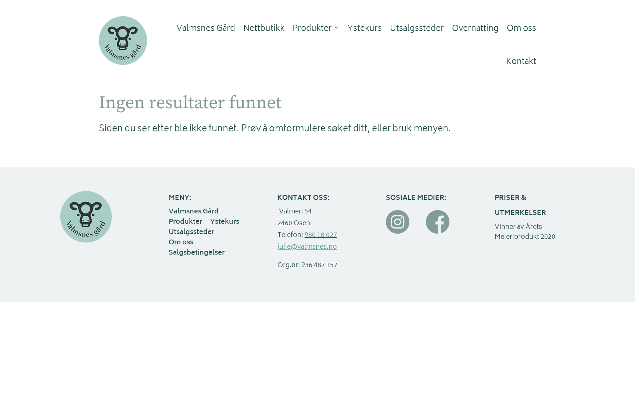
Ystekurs (364, 29)
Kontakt (521, 62)
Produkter (312, 29)
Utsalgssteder (417, 29)
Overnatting (475, 29)
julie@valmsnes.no (307, 247)
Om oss (521, 29)
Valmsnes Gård (205, 29)
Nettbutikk (263, 29)
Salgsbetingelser (197, 254)
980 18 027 (321, 235)
